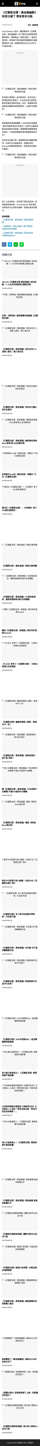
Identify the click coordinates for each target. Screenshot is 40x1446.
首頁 (29, 25)
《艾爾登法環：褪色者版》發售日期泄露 (19, 566)
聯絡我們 (30, 1442)
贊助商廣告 (20, 53)
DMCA (25, 1442)
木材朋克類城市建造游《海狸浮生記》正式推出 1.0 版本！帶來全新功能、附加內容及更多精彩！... (19, 1109)
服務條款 (19, 1442)
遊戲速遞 (35, 25)
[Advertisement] (20, 69)
